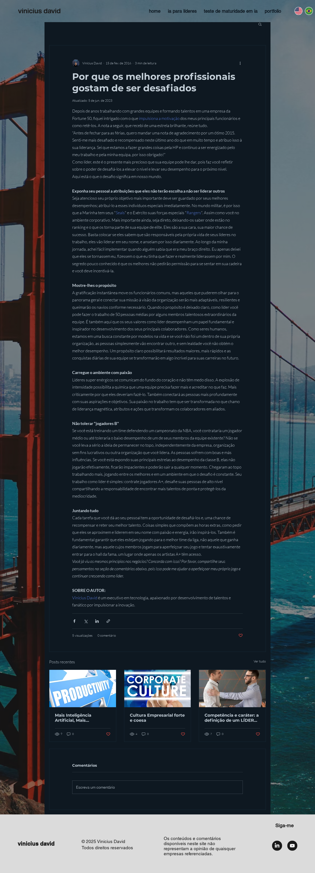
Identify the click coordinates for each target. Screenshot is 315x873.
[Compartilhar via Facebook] (74, 621)
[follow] (277, 845)
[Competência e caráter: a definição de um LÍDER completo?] (232, 688)
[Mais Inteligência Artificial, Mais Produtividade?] (82, 688)
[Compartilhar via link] (108, 621)
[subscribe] (292, 845)
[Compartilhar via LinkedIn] (97, 621)
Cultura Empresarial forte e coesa (157, 718)
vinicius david (36, 843)
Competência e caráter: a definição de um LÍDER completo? (232, 718)
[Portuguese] (308, 11)
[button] (260, 24)
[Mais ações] (240, 63)
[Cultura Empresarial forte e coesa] (157, 688)
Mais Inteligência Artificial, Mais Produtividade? (73, 718)
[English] (298, 11)
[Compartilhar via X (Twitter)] (85, 621)
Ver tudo (260, 661)
